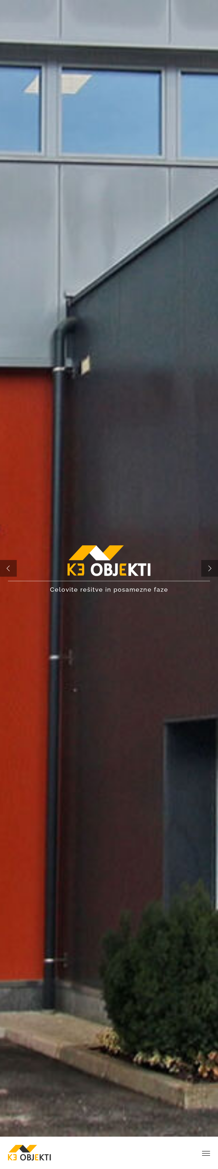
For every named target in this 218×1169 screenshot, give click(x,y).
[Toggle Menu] (206, 1153)
